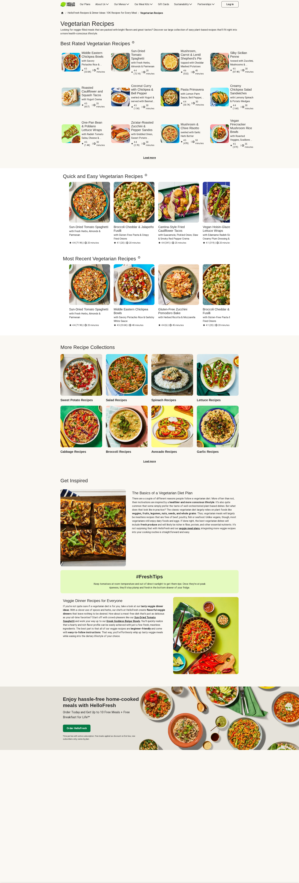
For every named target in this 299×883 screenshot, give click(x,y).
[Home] (62, 13)
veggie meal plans (189, 528)
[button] (133, 42)
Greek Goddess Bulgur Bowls (123, 621)
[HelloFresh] (67, 4)
